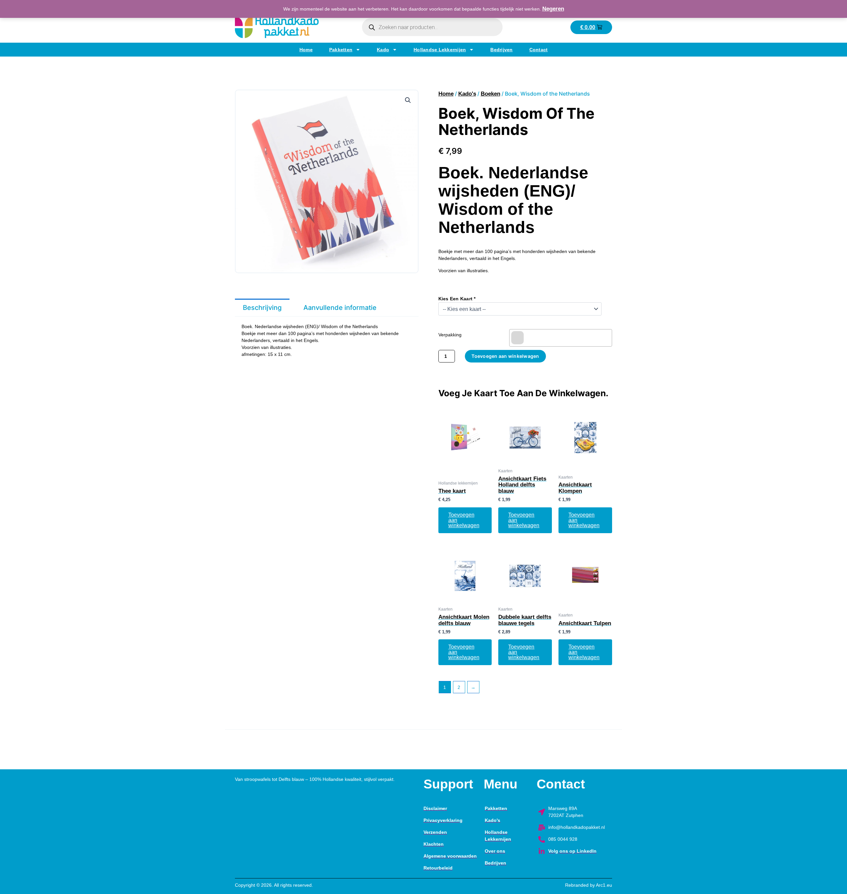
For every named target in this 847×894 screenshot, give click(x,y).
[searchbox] (517, 337)
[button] (408, 100)
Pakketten (340, 49)
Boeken (490, 94)
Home (306, 49)
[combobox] (560, 338)
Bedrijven (501, 49)
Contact (538, 49)
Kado (383, 49)
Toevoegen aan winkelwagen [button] (463, 520)
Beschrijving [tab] (262, 308)
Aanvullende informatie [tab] (340, 308)
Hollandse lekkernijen (440, 49)
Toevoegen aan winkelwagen (505, 356)
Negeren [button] (553, 9)
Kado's (467, 94)
